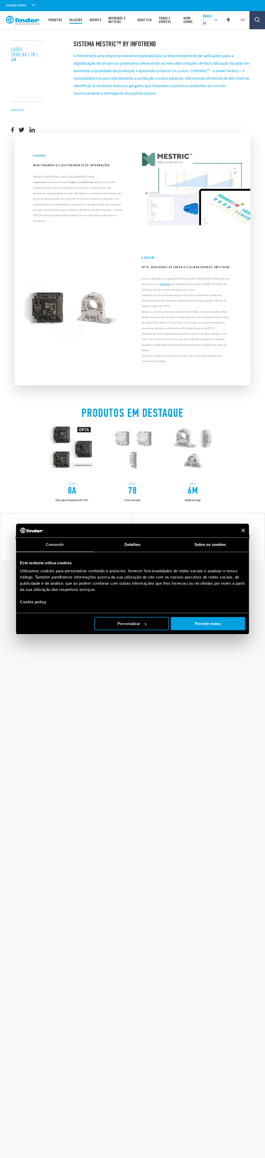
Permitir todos (208, 623)
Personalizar (128, 623)
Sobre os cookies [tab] (210, 544)
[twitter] (22, 129)
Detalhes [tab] (132, 544)
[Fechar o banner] (243, 530)
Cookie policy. (33, 602)
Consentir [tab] (55, 544)
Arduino (165, 284)
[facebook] (12, 130)
